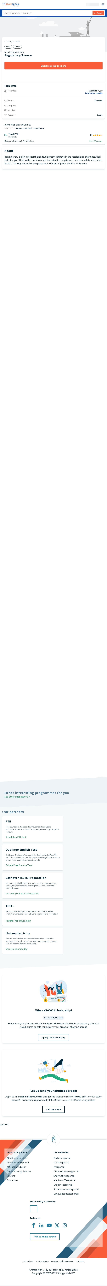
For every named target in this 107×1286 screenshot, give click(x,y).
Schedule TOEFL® (91, 403)
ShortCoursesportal (64, 1175)
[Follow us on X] (57, 1225)
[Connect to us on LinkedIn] (41, 1225)
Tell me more (53, 1109)
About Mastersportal (18, 1162)
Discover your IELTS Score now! (22, 893)
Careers (11, 1175)
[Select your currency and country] (33, 1208)
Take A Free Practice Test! (19, 865)
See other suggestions (16, 796)
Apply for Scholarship (53, 1037)
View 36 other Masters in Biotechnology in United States (29, 476)
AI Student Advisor (16, 1166)
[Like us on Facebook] (33, 1225)
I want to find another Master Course (53, 289)
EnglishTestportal (63, 1184)
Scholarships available (94, 93)
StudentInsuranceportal (66, 1189)
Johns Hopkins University (14, 52)
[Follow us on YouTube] (49, 1225)
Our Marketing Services (19, 1171)
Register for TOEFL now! (18, 920)
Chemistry (8, 41)
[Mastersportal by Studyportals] (11, 4)
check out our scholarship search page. (54, 761)
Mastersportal (61, 1162)
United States (38, 128)
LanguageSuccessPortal (66, 1193)
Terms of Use (28, 1261)
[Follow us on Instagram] (64, 1225)
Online (17, 41)
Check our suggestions (53, 65)
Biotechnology (7, 469)
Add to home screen (45, 1236)
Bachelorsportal (62, 1158)
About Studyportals (17, 1158)
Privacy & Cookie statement (62, 1261)
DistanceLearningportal (66, 1171)
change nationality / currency (16, 592)
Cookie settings (42, 1261)
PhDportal (59, 1166)
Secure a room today (16, 948)
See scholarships (13, 708)
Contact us (12, 1180)
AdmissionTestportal (64, 1180)
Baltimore (20, 128)
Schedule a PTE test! (16, 837)
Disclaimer (80, 1261)
